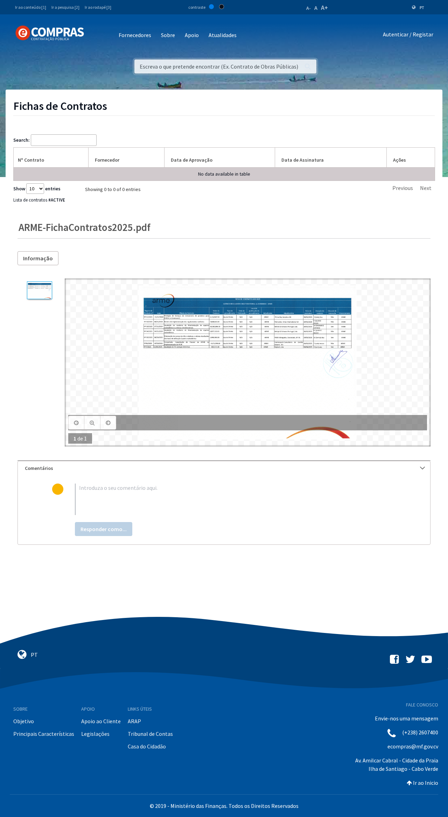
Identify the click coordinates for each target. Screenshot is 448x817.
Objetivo (23, 721)
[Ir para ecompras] (50, 33)
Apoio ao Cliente (101, 721)
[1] (39, 290)
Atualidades (223, 34)
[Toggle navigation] (94, 35)
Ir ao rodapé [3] (98, 7)
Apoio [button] (192, 34)
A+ (324, 7)
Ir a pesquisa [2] (65, 7)
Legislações (95, 733)
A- (308, 8)
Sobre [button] (168, 34)
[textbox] (235, 499)
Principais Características (43, 733)
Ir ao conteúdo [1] (30, 7)
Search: (21, 140)
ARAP (134, 721)
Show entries (37, 188)
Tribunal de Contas (150, 733)
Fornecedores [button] (135, 34)
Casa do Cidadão (147, 746)
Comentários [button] (39, 468)
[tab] (224, 468)
